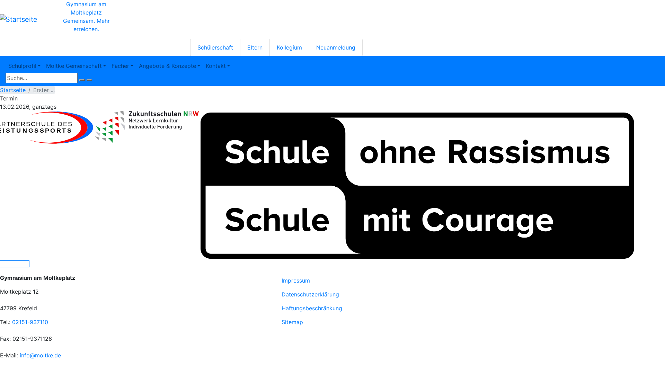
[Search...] (82, 80)
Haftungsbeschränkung (312, 308)
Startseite (13, 90)
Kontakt (216, 65)
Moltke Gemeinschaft (74, 65)
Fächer (120, 65)
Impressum (296, 280)
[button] (147, 127)
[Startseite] (18, 19)
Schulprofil (22, 65)
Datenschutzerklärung (310, 294)
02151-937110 (30, 322)
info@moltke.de (40, 355)
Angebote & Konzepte (167, 65)
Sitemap (292, 322)
